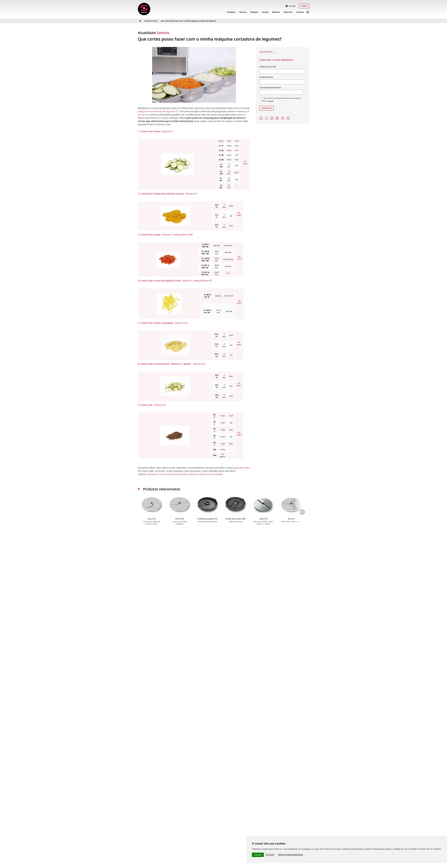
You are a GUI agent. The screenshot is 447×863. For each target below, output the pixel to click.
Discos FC (167, 131)
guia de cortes (242, 467)
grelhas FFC (205, 280)
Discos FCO (181, 322)
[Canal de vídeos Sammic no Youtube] (266, 118)
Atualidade (154, 32)
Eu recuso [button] (270, 855)
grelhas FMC (186, 234)
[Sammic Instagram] (271, 118)
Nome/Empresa (266, 77)
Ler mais (270, 101)
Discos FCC (192, 193)
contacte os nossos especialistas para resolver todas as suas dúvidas (185, 474)
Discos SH (160, 404)
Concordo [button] (258, 855)
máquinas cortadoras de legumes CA (158, 111)
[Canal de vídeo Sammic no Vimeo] (260, 118)
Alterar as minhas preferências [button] (290, 855)
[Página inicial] (144, 9)
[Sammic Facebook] (288, 118)
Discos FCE (199, 363)
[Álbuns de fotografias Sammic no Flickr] (277, 118)
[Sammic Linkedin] (282, 118)
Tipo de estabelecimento (270, 87)
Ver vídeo (245, 162)
